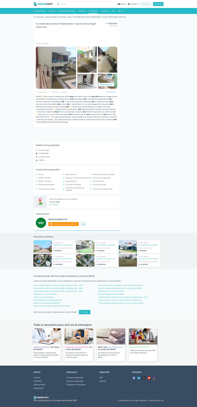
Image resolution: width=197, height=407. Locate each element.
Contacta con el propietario (65, 224)
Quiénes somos (39, 385)
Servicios (51, 11)
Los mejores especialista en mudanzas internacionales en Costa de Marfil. (77, 355)
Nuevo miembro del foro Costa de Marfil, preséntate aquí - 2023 (122, 297)
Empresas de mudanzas (77, 347)
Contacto (37, 377)
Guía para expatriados (74, 381)
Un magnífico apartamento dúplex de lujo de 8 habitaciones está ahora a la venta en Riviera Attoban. (148, 245)
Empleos (82, 11)
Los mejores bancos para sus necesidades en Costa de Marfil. (109, 355)
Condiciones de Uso (155, 400)
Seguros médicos (42, 347)
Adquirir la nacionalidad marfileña (47, 303)
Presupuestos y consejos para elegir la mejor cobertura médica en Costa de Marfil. (46, 355)
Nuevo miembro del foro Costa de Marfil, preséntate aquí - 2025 (58, 288)
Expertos (102, 381)
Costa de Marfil (39, 11)
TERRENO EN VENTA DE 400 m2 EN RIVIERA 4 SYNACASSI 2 (63, 245)
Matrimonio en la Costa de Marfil (111, 291)
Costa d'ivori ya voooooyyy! (44, 297)
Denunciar (112, 92)
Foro (113, 11)
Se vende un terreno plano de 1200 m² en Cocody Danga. (63, 259)
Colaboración (39, 388)
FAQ (100, 377)
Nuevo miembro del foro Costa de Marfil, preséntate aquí (120, 300)
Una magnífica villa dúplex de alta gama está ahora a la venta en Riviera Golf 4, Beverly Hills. (106, 245)
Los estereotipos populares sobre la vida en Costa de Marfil (121, 303)
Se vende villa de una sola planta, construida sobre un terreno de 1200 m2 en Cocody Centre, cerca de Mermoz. (106, 259)
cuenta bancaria (115, 347)
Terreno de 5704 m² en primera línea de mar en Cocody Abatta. (148, 259)
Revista (123, 4)
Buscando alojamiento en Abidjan (111, 294)
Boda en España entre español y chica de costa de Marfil (120, 288)
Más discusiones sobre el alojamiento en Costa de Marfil (55, 312)
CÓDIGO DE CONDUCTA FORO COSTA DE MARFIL (52, 306)
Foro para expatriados (74, 377)
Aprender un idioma (140, 347)
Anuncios (104, 11)
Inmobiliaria (93, 11)
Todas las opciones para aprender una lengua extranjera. (143, 351)
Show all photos (106, 84)
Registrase (158, 4)
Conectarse (145, 4)
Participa (84, 312)
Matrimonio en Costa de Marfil (45, 294)
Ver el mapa (53, 205)
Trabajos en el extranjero (76, 385)
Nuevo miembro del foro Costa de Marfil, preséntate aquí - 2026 (58, 285)
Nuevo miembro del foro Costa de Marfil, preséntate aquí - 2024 (58, 291)
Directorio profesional (67, 11)
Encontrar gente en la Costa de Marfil (48, 300)
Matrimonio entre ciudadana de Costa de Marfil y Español (120, 285)
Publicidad (38, 381)
